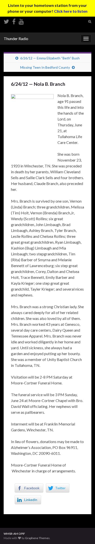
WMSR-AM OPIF (14, 533)
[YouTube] (21, 20)
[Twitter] (6, 20)
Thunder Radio (16, 38)
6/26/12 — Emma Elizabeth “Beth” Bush (50, 58)
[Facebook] (14, 20)
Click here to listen (70, 11)
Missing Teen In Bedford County (45, 67)
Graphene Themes (37, 538)
